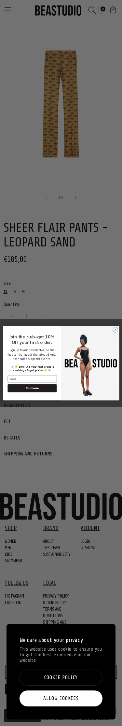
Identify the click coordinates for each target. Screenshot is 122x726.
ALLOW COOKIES (61, 698)
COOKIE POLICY (61, 677)
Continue (31, 388)
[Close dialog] (115, 329)
